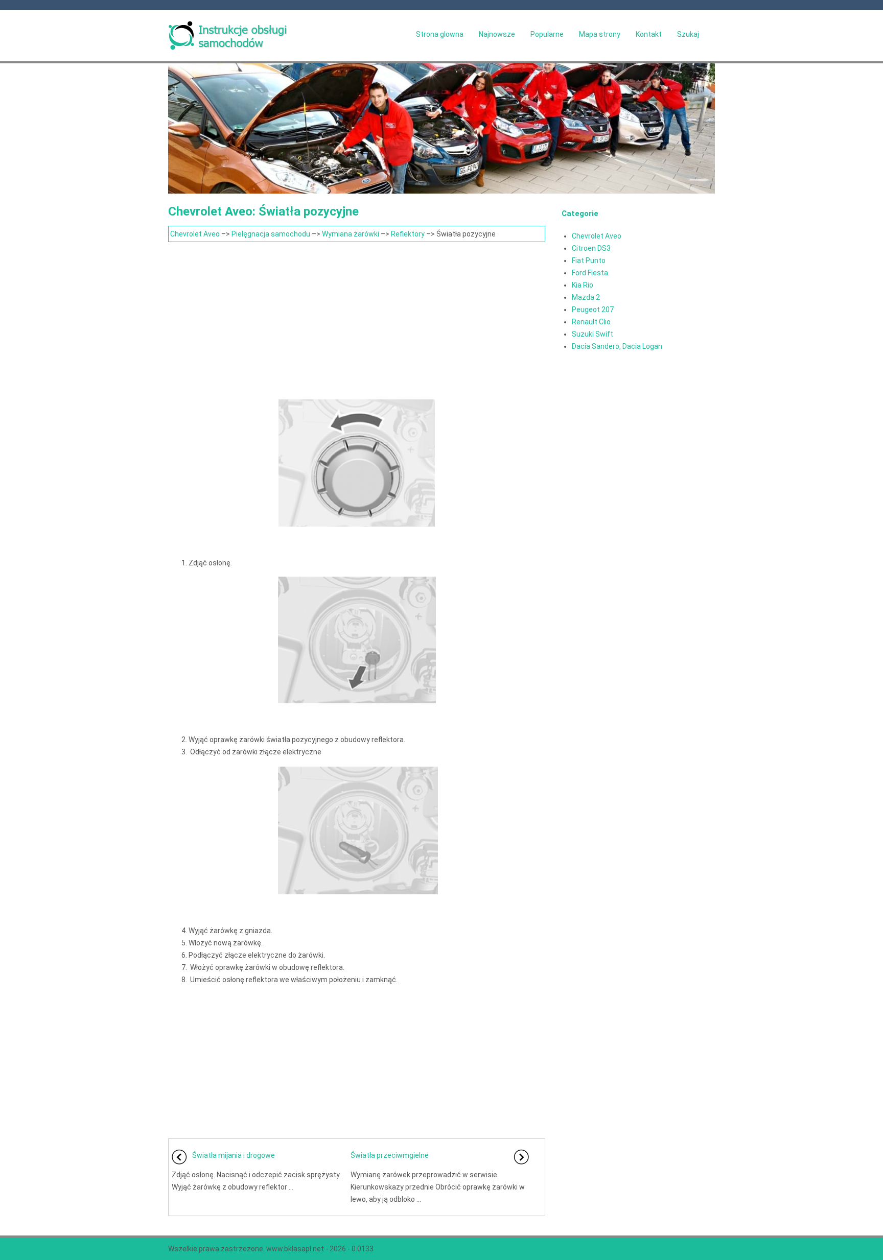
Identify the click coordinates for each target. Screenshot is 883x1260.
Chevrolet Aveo (195, 234)
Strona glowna (439, 34)
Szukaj (688, 34)
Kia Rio (582, 285)
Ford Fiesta (590, 273)
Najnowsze (497, 34)
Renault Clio (591, 322)
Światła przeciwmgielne (390, 1155)
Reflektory (408, 234)
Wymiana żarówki (350, 234)
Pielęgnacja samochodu (270, 234)
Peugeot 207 (593, 309)
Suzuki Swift (592, 334)
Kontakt (649, 34)
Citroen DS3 (591, 248)
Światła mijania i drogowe (233, 1155)
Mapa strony (599, 34)
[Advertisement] (356, 318)
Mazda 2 (586, 297)
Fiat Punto (589, 260)
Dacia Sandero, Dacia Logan (617, 346)
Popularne (547, 34)
